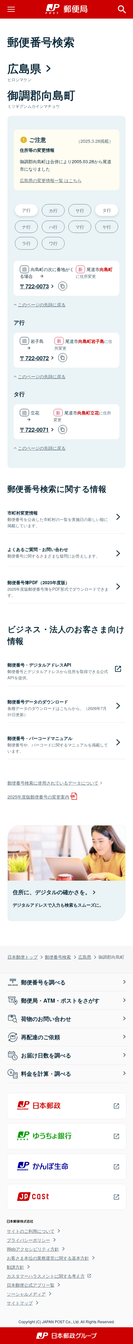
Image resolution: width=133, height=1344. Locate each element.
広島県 (84, 956)
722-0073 (37, 286)
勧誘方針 (15, 1267)
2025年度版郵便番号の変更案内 (38, 796)
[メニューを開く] (11, 9)
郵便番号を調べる (43, 982)
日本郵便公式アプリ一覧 (30, 1285)
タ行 (106, 210)
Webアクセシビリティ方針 (33, 1249)
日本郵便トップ (22, 956)
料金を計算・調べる (46, 1074)
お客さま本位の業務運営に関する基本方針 (48, 1258)
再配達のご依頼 (40, 1037)
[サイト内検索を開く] (122, 9)
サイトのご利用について (30, 1231)
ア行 (26, 210)
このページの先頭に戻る (42, 304)
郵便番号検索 (58, 956)
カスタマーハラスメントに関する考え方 (46, 1276)
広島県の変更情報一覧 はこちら (51, 180)
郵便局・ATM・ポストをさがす (60, 1000)
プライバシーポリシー (28, 1240)
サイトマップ (20, 1303)
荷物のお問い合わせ (46, 1019)
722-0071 (37, 430)
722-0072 (37, 358)
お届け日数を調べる (46, 1055)
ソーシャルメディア (26, 1294)
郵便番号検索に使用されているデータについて (52, 782)
